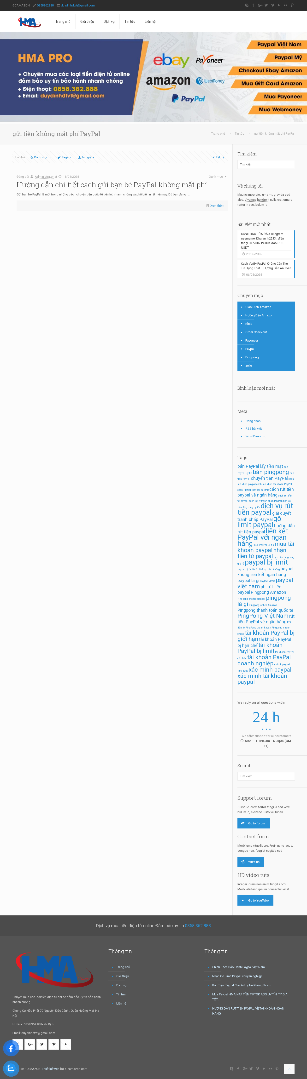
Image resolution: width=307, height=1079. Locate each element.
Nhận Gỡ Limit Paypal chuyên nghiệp (237, 976)
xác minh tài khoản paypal (262, 678)
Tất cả (220, 157)
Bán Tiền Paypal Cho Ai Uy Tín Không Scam (241, 985)
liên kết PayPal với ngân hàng (262, 537)
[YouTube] (279, 5)
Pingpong (252, 357)
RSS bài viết (254, 428)
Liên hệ (121, 1003)
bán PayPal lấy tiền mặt (260, 466)
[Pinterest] (292, 5)
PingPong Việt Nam (263, 615)
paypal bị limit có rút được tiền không (258, 569)
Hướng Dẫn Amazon (259, 315)
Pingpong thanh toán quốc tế (265, 610)
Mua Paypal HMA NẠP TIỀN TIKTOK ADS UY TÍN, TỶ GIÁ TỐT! (250, 997)
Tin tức (239, 133)
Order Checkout (256, 332)
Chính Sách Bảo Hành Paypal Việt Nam (238, 967)
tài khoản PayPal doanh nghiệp (264, 660)
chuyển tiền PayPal (269, 478)
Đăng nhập (253, 421)
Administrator (44, 176)
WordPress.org (256, 436)
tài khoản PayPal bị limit (260, 647)
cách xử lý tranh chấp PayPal (265, 500)
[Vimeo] (272, 5)
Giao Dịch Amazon (258, 307)
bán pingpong (271, 471)
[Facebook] (253, 5)
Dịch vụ (121, 985)
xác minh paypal (270, 669)
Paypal (249, 349)
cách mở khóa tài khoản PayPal (274, 484)
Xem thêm (217, 205)
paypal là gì (248, 580)
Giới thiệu (122, 976)
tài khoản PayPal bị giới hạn (266, 635)
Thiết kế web (50, 1069)
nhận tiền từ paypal (261, 553)
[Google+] (259, 5)
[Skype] (246, 5)
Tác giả (86, 157)
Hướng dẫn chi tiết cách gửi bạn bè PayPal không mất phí (112, 184)
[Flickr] (285, 5)
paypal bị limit (266, 562)
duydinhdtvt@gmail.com (78, 5)
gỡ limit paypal (259, 521)
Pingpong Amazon (268, 592)
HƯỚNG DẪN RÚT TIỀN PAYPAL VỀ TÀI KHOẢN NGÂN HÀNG (248, 1011)
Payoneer (251, 340)
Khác (248, 323)
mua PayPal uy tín (264, 545)
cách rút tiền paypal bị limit (253, 489)
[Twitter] (266, 5)
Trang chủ (218, 133)
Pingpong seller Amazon (263, 605)
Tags (65, 157)
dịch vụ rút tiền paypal (265, 509)
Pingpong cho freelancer (251, 598)
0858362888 (45, 5)
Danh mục (41, 157)
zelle (248, 365)
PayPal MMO (267, 581)
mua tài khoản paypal (265, 547)
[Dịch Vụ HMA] (30, 21)
